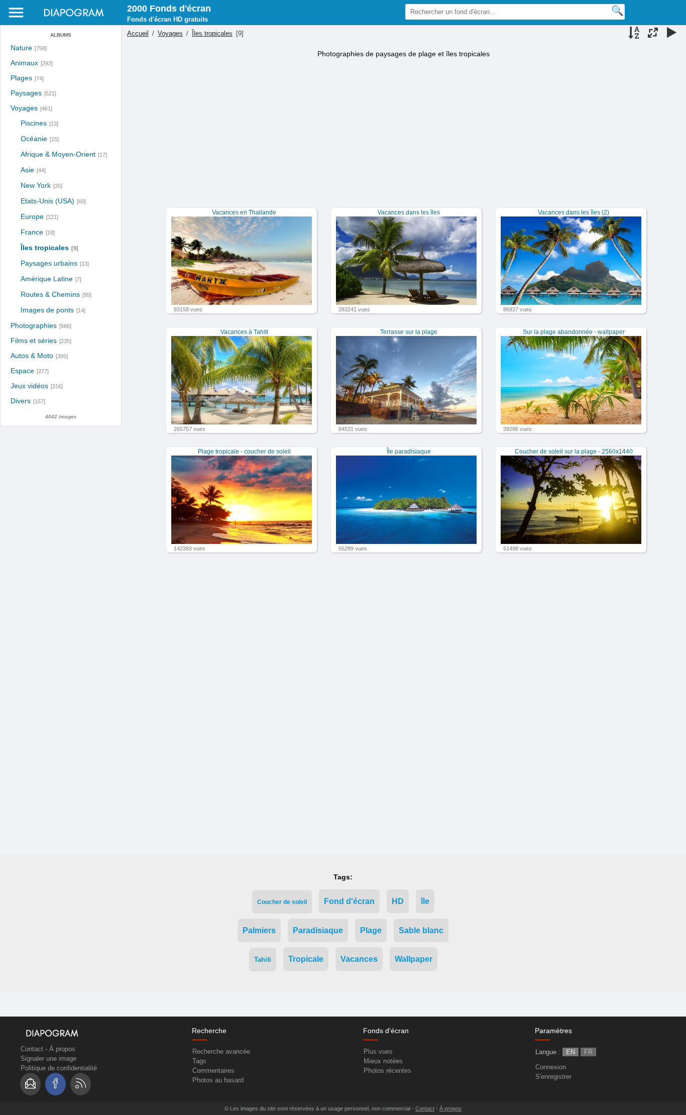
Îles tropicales (45, 248)
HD (398, 901)
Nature (21, 48)
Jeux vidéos (29, 386)
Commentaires (213, 1070)
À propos (62, 1049)
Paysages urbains (49, 263)
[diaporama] (671, 34)
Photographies (34, 325)
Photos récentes (387, 1070)
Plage (371, 930)
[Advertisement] (402, 137)
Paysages (26, 93)
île (425, 901)
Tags (199, 1061)
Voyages (24, 108)
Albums (60, 35)
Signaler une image (48, 1058)
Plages (21, 78)
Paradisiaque (318, 930)
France (32, 232)
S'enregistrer (553, 1076)
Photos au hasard (218, 1080)
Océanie (34, 139)
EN (570, 1052)
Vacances (359, 959)
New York (36, 185)
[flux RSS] (80, 1084)
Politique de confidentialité (59, 1068)
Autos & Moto (32, 356)
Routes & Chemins (50, 294)
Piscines (34, 123)
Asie (27, 170)
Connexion (550, 1067)
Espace (22, 371)
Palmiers (259, 930)
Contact (32, 1049)
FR (588, 1052)
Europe (32, 216)
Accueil (138, 33)
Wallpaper (413, 959)
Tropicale (305, 959)
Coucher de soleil (282, 902)
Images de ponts (47, 310)
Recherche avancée (221, 1051)
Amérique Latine (47, 279)
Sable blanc (421, 930)
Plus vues (378, 1051)
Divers (21, 401)
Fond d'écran (349, 901)
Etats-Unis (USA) (47, 201)
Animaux (24, 63)
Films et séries (34, 341)
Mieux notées (383, 1061)
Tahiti (262, 959)
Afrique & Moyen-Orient (58, 154)
